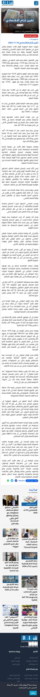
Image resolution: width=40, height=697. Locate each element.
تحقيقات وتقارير (32, 660)
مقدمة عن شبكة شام (13, 679)
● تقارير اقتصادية (31, 35)
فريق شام (16, 664)
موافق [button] (33, 693)
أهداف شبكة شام (31, 675)
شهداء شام (15, 660)
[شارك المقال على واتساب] (8, 480)
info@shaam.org (31, 646)
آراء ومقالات (33, 664)
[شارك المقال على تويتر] (12, 480)
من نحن (17, 657)
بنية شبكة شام (14, 675)
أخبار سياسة (34, 657)
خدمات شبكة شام (31, 678)
